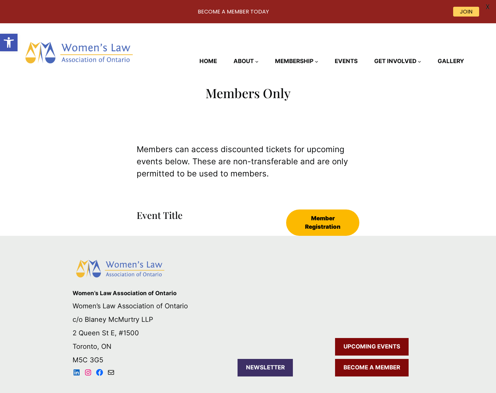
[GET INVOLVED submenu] (419, 61)
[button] (9, 42)
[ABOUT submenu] (256, 61)
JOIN (466, 12)
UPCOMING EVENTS (371, 346)
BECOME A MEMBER (371, 367)
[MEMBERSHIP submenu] (316, 61)
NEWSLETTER (265, 367)
